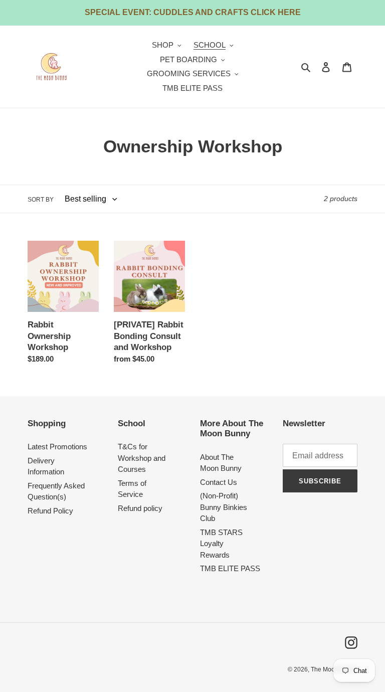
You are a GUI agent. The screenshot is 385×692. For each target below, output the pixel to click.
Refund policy (140, 508)
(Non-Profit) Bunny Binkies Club (223, 507)
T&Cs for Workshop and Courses (141, 457)
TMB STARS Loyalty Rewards (221, 543)
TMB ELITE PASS (230, 568)
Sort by (41, 199)
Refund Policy (50, 510)
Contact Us (218, 482)
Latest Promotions (57, 446)
